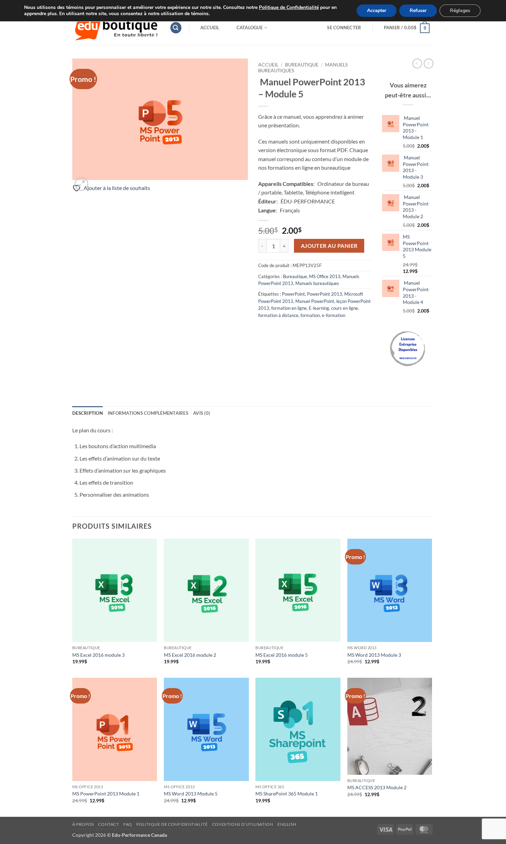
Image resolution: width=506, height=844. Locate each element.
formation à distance (278, 315)
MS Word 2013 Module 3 (374, 655)
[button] (175, 27)
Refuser (418, 10)
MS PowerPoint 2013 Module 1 (105, 793)
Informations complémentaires (148, 413)
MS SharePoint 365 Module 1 (286, 793)
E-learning (319, 308)
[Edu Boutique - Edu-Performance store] (115, 27)
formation (310, 315)
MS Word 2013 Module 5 (191, 793)
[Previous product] (428, 63)
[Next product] (417, 63)
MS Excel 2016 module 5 (281, 655)
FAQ (127, 824)
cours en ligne (344, 308)
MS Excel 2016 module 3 (98, 655)
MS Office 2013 (324, 276)
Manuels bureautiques (317, 283)
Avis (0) (201, 413)
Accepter (376, 10)
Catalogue (249, 27)
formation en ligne (289, 308)
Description (87, 413)
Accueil (210, 27)
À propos (83, 824)
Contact (108, 824)
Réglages (460, 10)
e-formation (333, 315)
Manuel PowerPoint (314, 301)
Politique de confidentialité (172, 824)
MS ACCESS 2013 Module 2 (377, 787)
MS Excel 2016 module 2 (190, 655)
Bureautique (301, 64)
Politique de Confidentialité (289, 7)
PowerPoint (293, 294)
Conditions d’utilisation (242, 824)
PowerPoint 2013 (324, 294)
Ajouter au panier (329, 246)
